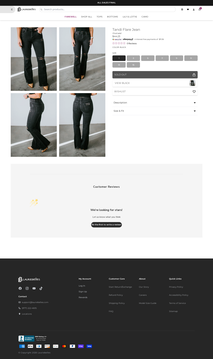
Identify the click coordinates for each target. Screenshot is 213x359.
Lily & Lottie (130, 16)
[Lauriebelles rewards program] (182, 9)
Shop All (86, 16)
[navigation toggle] (13, 9)
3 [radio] (133, 58)
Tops (99, 16)
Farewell (71, 16)
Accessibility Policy (178, 295)
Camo (145, 16)
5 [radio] (147, 58)
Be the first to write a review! (106, 224)
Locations (27, 314)
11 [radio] (191, 58)
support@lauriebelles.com (35, 302)
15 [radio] (133, 65)
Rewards (83, 297)
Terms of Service (177, 303)
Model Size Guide (147, 303)
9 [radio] (176, 58)
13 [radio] (119, 65)
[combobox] (107, 9)
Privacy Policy (176, 287)
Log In (82, 285)
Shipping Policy (117, 303)
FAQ (111, 311)
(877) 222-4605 (29, 308)
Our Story (144, 287)
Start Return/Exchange (120, 287)
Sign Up (83, 291)
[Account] (194, 9)
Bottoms (112, 16)
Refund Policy (116, 295)
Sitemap (173, 311)
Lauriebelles (44, 352)
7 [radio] (162, 58)
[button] (199, 9)
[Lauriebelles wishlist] (188, 9)
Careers (143, 295)
